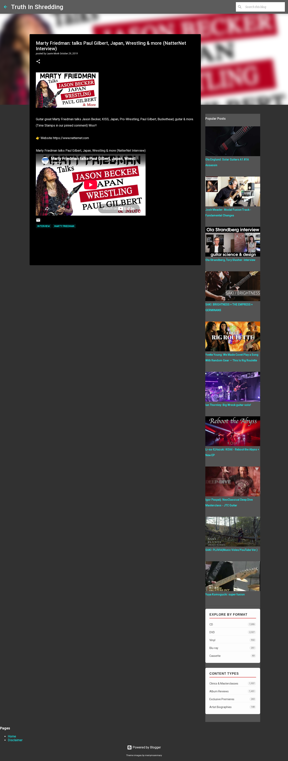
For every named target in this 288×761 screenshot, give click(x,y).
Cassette (231, 655)
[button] (38, 62)
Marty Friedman (64, 226)
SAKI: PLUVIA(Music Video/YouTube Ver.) (231, 549)
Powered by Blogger (146, 747)
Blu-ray (231, 648)
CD (231, 624)
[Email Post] (38, 221)
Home (12, 736)
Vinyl (231, 640)
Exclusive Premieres (231, 699)
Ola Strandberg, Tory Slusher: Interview (230, 260)
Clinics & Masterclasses (231, 683)
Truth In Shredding (37, 7)
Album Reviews (231, 691)
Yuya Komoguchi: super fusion (225, 594)
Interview (43, 226)
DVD (231, 632)
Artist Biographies (231, 707)
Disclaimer (15, 740)
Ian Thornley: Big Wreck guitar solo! (228, 404)
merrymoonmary (153, 755)
